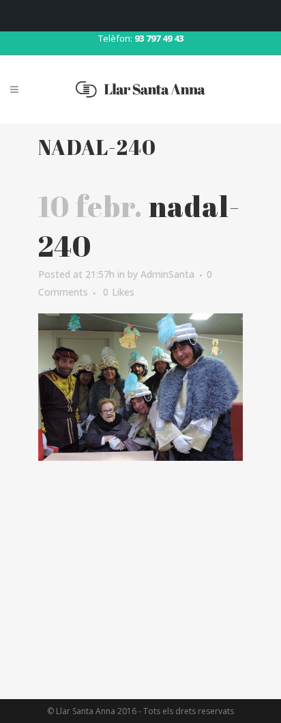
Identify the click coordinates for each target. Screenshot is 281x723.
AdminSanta (167, 274)
